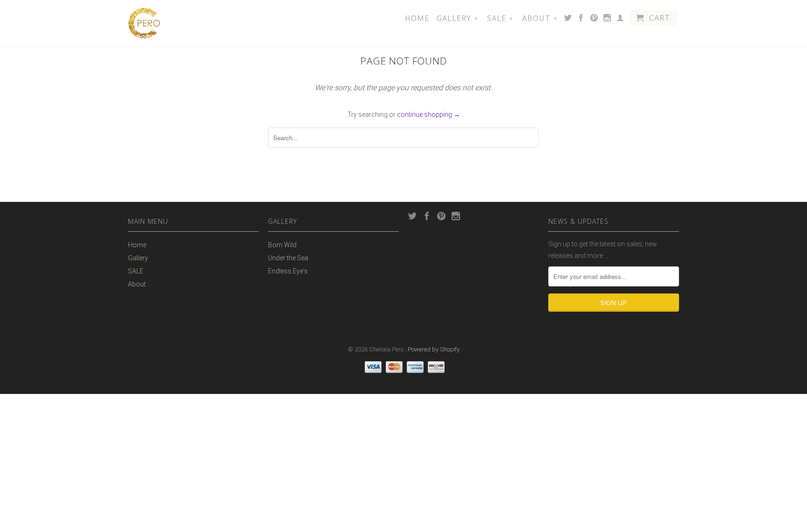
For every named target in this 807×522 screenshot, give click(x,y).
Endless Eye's (288, 271)
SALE (500, 18)
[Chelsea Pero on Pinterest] (594, 19)
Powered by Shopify (434, 349)
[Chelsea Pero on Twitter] (568, 19)
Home (417, 18)
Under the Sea (288, 258)
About (540, 18)
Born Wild (282, 245)
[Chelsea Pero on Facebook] (581, 19)
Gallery (457, 18)
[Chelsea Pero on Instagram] (607, 19)
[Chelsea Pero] (144, 23)
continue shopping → (428, 114)
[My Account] (620, 19)
